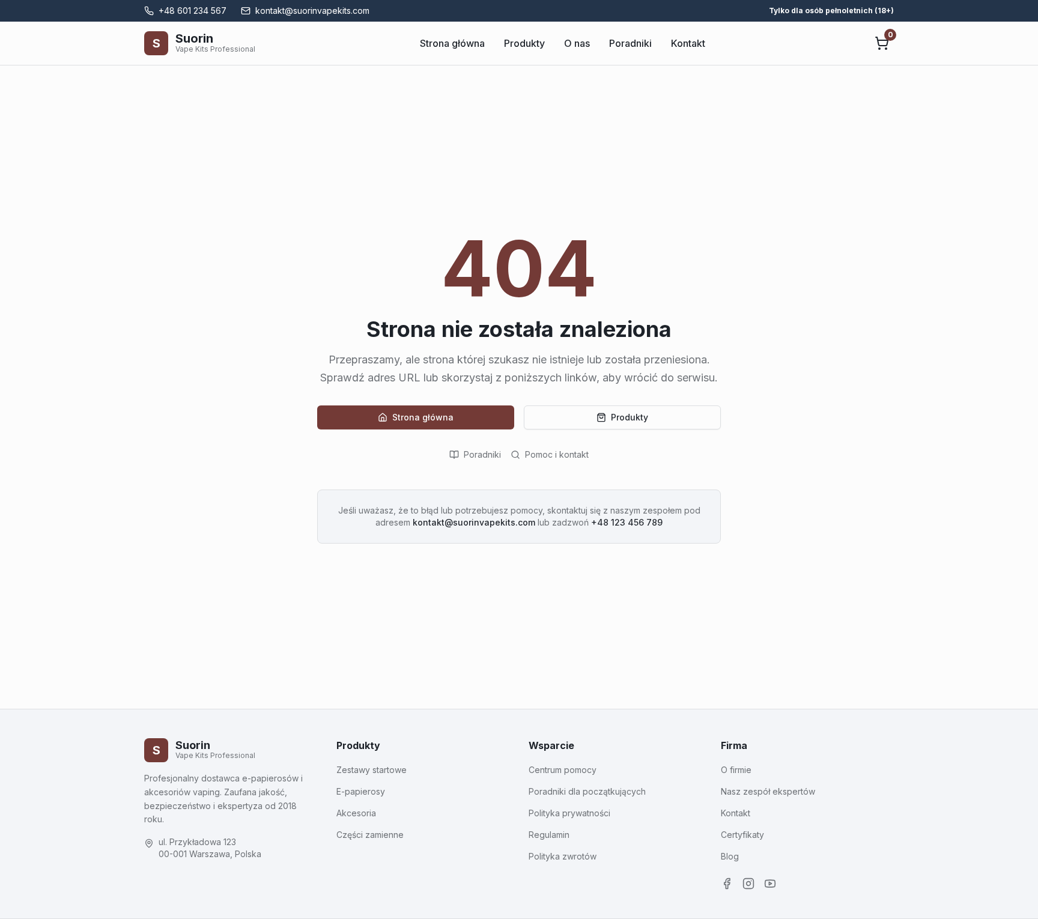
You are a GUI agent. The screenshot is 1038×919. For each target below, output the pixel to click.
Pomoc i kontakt (557, 454)
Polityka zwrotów (562, 856)
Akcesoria (356, 813)
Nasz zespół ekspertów (768, 791)
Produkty (524, 43)
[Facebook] (727, 884)
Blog (730, 856)
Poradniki (630, 43)
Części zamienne (370, 835)
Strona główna (452, 43)
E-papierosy (360, 791)
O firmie (736, 770)
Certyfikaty (742, 835)
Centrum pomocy (562, 770)
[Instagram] (748, 884)
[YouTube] (770, 884)
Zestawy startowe (371, 770)
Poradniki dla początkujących (587, 791)
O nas (577, 43)
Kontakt (688, 43)
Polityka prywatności (569, 813)
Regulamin (549, 835)
